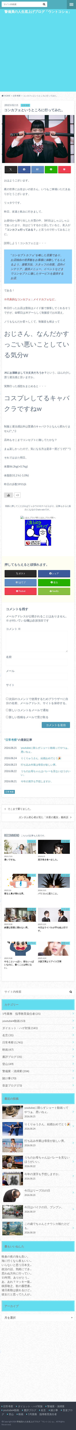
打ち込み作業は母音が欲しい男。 (39, 764)
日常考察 (11, 739)
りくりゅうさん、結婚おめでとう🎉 (41, 758)
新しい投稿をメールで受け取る (28, 717)
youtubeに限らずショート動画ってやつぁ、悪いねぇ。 (45, 749)
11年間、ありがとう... (15, 1277)
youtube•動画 (13, 1020)
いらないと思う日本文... (16, 1264)
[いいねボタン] (8, 495)
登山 (7, 1063)
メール (10, 670)
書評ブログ (12, 1056)
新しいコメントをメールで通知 (28, 710)
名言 (7, 1035)
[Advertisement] (38, 52)
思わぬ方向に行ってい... (16, 1273)
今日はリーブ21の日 (37, 1192)
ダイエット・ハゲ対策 (20, 1028)
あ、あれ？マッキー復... (16, 1281)
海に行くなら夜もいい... (16, 1260)
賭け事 (9, 1078)
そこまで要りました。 (20, 808)
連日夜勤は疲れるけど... (16, 1290)
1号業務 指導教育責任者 (21, 1013)
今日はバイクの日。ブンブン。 (44, 1209)
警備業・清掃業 (15, 1071)
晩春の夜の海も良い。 (16, 1256)
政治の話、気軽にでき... (16, 1269)
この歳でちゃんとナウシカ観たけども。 (47, 1228)
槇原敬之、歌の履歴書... (16, 1285)
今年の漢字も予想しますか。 (37, 781)
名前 (9, 656)
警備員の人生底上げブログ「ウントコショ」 (38, 11)
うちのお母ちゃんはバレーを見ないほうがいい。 (45, 773)
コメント (13, 628)
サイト (10, 684)
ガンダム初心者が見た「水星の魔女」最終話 (43, 817)
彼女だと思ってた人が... (16, 1294)
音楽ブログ (12, 1085)
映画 (7, 1049)
